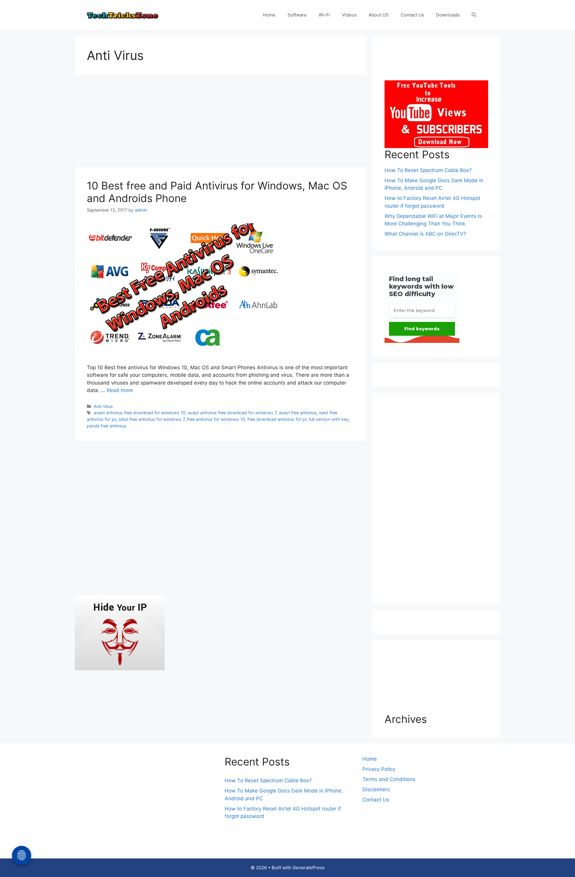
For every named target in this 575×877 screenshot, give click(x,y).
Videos (349, 15)
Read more (120, 390)
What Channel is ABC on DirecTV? (425, 234)
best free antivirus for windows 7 (151, 419)
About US (379, 15)
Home (269, 15)
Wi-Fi (324, 15)
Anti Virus (103, 406)
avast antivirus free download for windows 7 (232, 412)
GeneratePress (309, 867)
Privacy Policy (378, 769)
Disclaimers (376, 789)
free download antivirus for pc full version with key (298, 419)
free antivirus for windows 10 (216, 419)
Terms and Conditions (388, 779)
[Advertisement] (221, 123)
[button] (474, 15)
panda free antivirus (106, 425)
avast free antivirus (298, 412)
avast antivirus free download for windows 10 (139, 412)
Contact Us (412, 15)
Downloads (448, 15)
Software (297, 15)
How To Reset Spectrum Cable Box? (428, 170)
